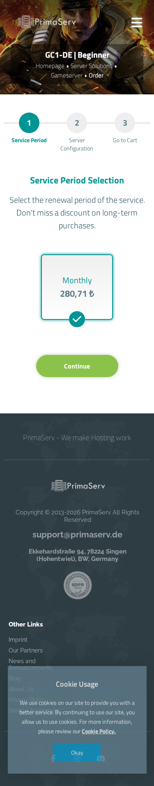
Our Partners (26, 650)
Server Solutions (92, 65)
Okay (77, 752)
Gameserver (67, 75)
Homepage (50, 65)
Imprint (18, 639)
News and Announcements (30, 664)
